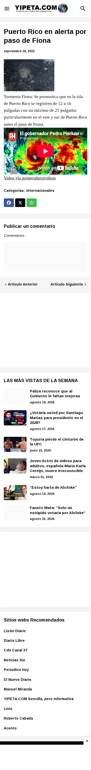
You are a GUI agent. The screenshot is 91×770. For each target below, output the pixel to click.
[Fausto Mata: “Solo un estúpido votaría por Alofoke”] (15, 512)
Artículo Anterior (23, 284)
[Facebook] (9, 202)
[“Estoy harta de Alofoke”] (15, 492)
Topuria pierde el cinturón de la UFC (57, 441)
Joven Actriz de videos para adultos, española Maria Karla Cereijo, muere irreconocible (58, 466)
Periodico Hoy (16, 670)
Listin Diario (15, 631)
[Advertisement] (42, 329)
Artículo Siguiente (67, 284)
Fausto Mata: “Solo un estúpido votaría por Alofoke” (57, 510)
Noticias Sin (14, 660)
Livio (8, 709)
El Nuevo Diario (17, 680)
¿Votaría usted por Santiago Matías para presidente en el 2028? (56, 417)
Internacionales (40, 191)
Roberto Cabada (18, 718)
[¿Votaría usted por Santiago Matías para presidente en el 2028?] (15, 417)
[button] (7, 8)
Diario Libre (14, 640)
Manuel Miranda (18, 689)
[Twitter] (20, 202)
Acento (10, 728)
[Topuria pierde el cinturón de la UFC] (15, 444)
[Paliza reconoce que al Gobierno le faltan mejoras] (15, 396)
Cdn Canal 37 (15, 650)
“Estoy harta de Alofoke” (53, 487)
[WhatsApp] (32, 202)
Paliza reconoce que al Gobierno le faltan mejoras (55, 393)
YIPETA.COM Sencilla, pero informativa (39, 699)
